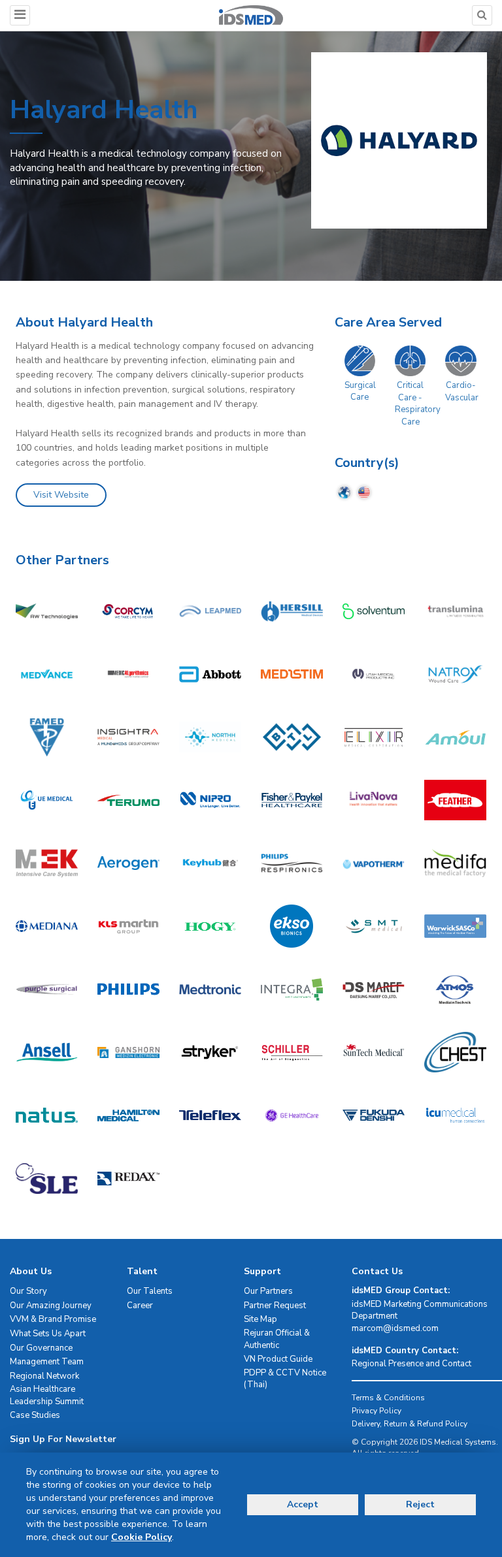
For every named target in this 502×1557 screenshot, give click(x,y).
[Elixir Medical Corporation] (374, 736)
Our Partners (268, 1291)
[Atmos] (455, 988)
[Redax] (128, 1178)
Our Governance (41, 1348)
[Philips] (128, 988)
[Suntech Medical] (374, 1052)
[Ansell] (47, 1052)
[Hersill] (292, 610)
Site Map (260, 1319)
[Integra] (292, 988)
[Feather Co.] (455, 800)
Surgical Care (360, 391)
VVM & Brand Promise (53, 1319)
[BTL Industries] (292, 736)
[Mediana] (47, 926)
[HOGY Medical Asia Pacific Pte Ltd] (210, 926)
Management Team (47, 1362)
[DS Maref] (374, 988)
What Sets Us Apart (48, 1334)
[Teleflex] (210, 1114)
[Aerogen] (128, 862)
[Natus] (47, 1114)
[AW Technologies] (47, 610)
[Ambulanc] (455, 736)
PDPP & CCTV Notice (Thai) (285, 1379)
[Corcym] (128, 610)
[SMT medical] (374, 926)
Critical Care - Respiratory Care (418, 403)
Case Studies (35, 1415)
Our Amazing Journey (51, 1305)
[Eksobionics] (292, 926)
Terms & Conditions (388, 1397)
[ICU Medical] (455, 1114)
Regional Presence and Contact (411, 1364)
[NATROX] (455, 674)
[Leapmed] (210, 610)
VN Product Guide (278, 1359)
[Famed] (47, 736)
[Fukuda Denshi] (374, 1114)
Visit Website (61, 495)
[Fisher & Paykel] (292, 800)
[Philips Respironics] (292, 862)
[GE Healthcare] (292, 1114)
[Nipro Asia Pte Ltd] (210, 800)
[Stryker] (210, 1052)
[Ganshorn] (128, 1052)
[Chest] (455, 1052)
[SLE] (47, 1178)
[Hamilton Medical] (128, 1114)
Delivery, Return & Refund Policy (409, 1424)
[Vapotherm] (374, 862)
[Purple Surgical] (47, 988)
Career (140, 1305)
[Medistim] (292, 674)
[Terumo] (128, 800)
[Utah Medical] (374, 674)
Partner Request (275, 1305)
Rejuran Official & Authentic (277, 1339)
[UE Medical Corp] (47, 800)
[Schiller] (292, 1052)
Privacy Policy (376, 1410)
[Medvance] (47, 674)
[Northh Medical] (210, 736)
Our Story (28, 1291)
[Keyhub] (210, 862)
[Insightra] (128, 736)
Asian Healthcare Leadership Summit (47, 1395)
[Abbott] (210, 674)
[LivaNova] (374, 800)
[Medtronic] (210, 988)
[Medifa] (455, 862)
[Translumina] (455, 610)
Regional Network (44, 1376)
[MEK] (47, 862)
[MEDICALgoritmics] (128, 674)
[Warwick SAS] (455, 926)
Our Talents (150, 1291)
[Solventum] (374, 610)
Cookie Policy (141, 1537)
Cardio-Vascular (461, 391)
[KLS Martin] (128, 926)
